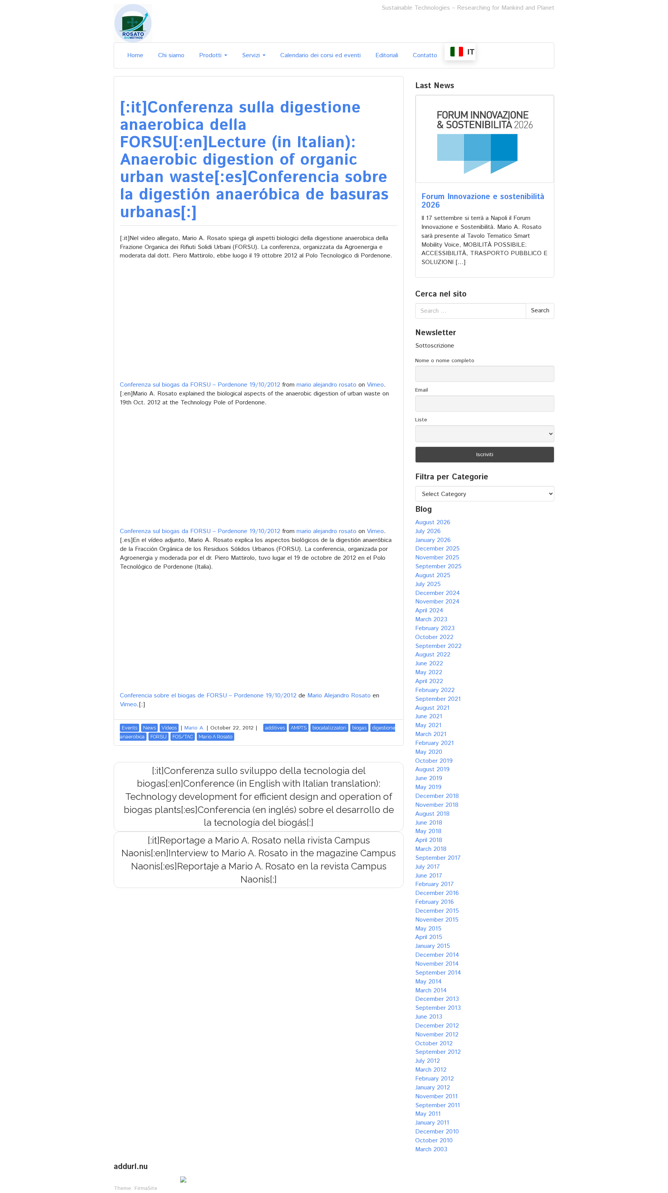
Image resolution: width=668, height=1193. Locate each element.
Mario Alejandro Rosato (339, 695)
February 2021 (434, 743)
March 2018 (430, 849)
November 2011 (436, 1096)
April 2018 (428, 840)
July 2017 (427, 866)
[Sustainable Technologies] (133, 23)
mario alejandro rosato (326, 384)
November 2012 (436, 1034)
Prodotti (211, 55)
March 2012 (430, 1069)
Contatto (425, 55)
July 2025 (428, 584)
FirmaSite (146, 1188)
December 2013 (437, 999)
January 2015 (432, 946)
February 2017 (434, 884)
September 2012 (438, 1052)
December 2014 (437, 955)
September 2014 (438, 972)
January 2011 (432, 1122)
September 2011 (437, 1105)
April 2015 (428, 937)
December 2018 (437, 796)
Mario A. (194, 728)
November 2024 (437, 601)
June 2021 (428, 716)
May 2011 (428, 1113)
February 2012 (434, 1078)
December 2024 (437, 593)
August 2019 (432, 769)
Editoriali (386, 55)
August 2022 (432, 654)
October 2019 (434, 761)
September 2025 (438, 566)
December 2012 (437, 1025)
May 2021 (428, 725)
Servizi (252, 55)
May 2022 (428, 672)
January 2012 (432, 1087)
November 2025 (437, 557)
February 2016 (434, 902)
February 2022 (435, 690)
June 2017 (428, 875)
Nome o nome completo (444, 361)
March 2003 (431, 1149)
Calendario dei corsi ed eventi (320, 55)
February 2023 (435, 628)
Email (421, 390)
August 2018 (432, 814)
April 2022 (429, 681)
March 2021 (430, 734)
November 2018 (436, 805)
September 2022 (438, 646)
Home (135, 55)
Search (540, 310)
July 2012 (427, 1061)
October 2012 (434, 1043)
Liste (421, 420)
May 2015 (428, 928)
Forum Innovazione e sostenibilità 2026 (482, 201)
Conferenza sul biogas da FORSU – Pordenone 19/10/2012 (200, 384)
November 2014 (437, 964)
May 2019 (428, 787)
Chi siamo (171, 55)
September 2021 (438, 699)
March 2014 (431, 990)
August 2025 (432, 575)
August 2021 (432, 708)
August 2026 (432, 522)
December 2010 (437, 1131)
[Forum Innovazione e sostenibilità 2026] (485, 139)
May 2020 (428, 752)
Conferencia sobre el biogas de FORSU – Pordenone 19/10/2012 (208, 695)
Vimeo (375, 384)
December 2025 (437, 548)
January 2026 (433, 540)
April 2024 (429, 610)
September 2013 (438, 1008)
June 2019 (428, 778)
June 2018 (428, 822)
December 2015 (437, 911)
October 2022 (434, 637)
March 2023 (431, 619)
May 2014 (428, 981)
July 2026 (428, 531)
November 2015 (436, 919)
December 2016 (437, 893)
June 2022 (429, 663)
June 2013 (428, 1016)
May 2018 (428, 831)
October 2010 (434, 1140)
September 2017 (438, 858)
